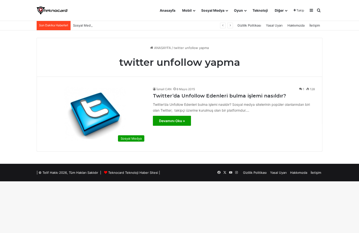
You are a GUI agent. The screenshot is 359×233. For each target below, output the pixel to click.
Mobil (187, 10)
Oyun (238, 10)
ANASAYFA (162, 48)
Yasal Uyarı (274, 25)
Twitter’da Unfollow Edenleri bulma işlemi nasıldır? (219, 96)
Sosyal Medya (212, 10)
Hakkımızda (296, 25)
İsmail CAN (164, 89)
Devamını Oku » (172, 121)
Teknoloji (260, 10)
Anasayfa (167, 10)
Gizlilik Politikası (249, 25)
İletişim (314, 25)
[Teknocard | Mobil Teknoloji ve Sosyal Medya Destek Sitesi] (52, 10)
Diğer (279, 10)
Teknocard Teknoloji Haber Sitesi (133, 173)
